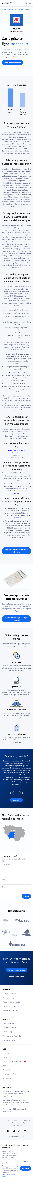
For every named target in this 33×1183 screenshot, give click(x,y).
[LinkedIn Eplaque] (14, 1130)
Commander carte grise (12, 63)
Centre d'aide (7, 1053)
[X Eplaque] (19, 1130)
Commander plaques (16, 977)
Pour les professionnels (11, 1006)
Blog (4, 1066)
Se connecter (7, 1078)
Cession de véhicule (9, 994)
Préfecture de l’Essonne (16, 450)
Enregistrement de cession (17, 372)
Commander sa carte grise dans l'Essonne (16, 550)
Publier (26, 896)
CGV (23, 1136)
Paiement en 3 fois (9, 1074)
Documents (7, 1070)
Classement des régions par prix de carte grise (16, 619)
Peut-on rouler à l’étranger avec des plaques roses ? (15, 1110)
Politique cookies (9, 1040)
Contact (5, 1057)
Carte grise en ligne (9, 998)
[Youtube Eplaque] (25, 1130)
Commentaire (6, 865)
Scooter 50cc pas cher (10, 1010)
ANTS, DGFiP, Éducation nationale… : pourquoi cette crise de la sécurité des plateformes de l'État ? (16, 1102)
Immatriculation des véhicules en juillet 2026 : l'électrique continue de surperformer (16, 1093)
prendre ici (17, 493)
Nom (3, 879)
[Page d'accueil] (6, 3)
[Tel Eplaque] (26, 3)
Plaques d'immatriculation (12, 1002)
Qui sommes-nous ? (9, 1023)
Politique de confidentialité (12, 1036)
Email (4, 887)
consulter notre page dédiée (8, 1175)
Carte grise (16, 800)
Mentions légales (8, 1032)
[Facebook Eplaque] (8, 1130)
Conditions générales (10, 1028)
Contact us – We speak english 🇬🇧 (14, 1061)
